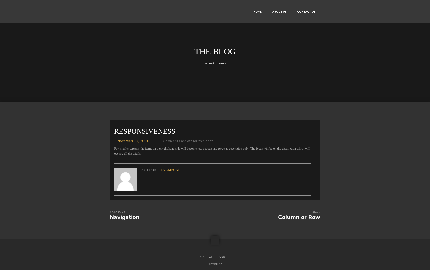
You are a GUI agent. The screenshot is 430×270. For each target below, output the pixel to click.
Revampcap (169, 170)
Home (257, 11)
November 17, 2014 (133, 141)
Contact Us (306, 11)
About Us (279, 11)
